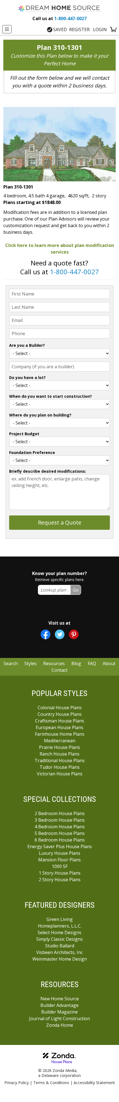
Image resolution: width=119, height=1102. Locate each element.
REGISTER (79, 29)
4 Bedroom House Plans (60, 827)
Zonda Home (59, 1025)
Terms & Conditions (51, 1082)
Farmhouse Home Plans (59, 734)
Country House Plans (60, 714)
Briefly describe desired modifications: (47, 471)
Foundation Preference (32, 452)
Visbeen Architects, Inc (59, 952)
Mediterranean (59, 741)
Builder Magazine (59, 1012)
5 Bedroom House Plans (60, 833)
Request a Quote (59, 522)
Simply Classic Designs (59, 939)
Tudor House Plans (60, 767)
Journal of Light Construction (59, 1018)
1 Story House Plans (60, 873)
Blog (76, 663)
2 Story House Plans (60, 880)
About (109, 663)
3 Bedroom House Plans (60, 820)
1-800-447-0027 (59, 18)
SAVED (60, 29)
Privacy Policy (16, 1082)
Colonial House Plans (60, 708)
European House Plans (59, 727)
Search (11, 663)
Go (76, 590)
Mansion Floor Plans (59, 860)
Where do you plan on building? (40, 415)
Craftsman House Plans (59, 721)
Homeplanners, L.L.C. (59, 926)
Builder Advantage (59, 1005)
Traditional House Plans (60, 760)
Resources (54, 663)
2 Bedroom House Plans (60, 813)
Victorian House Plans (59, 774)
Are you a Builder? (27, 345)
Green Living (59, 919)
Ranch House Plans (59, 754)
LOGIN (100, 29)
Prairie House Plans (59, 747)
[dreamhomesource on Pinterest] (74, 634)
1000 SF (60, 866)
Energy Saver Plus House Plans (59, 846)
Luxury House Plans (59, 853)
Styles (30, 663)
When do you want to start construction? (50, 396)
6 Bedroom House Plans (60, 840)
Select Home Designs (59, 932)
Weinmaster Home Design (59, 959)
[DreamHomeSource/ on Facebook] (45, 634)
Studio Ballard (59, 946)
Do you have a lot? (27, 377)
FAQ (92, 663)
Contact (59, 670)
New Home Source (59, 999)
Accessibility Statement (94, 1082)
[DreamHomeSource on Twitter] (60, 634)
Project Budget (24, 433)
